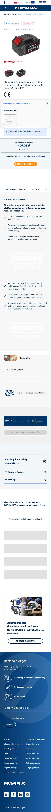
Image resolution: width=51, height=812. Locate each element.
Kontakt (7, 739)
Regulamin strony (32, 744)
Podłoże (35, 189)
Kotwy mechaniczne (33, 758)
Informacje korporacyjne (13, 744)
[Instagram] (27, 794)
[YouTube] (6, 794)
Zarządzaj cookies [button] (32, 768)
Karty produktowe (27, 472)
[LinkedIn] (20, 794)
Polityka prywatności (11, 749)
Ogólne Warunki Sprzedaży (14, 772)
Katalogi (27, 479)
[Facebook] (13, 794)
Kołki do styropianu (33, 763)
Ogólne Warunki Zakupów (35, 739)
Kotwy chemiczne (32, 753)
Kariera (6, 753)
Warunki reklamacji (11, 763)
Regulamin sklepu (10, 768)
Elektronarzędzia (32, 749)
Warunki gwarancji (11, 758)
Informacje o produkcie (15, 189)
